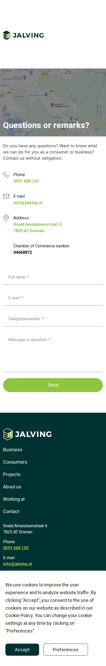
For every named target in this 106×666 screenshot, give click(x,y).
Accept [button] (22, 649)
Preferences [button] (65, 649)
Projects (12, 474)
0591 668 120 (15, 548)
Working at (14, 499)
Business (12, 449)
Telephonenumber (24, 318)
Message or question (28, 339)
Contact (11, 511)
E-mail (14, 298)
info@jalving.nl (17, 563)
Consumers (15, 462)
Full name (17, 277)
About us (12, 486)
